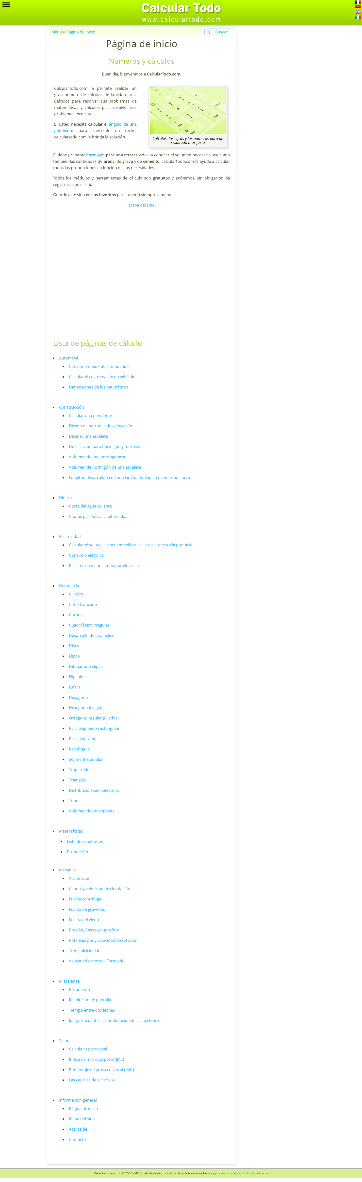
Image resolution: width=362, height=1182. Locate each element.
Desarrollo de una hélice (91, 635)
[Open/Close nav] (6, 4)
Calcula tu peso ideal (88, 1049)
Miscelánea (69, 981)
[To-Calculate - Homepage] (358, 12)
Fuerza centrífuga (85, 899)
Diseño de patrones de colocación (100, 426)
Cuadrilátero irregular (89, 625)
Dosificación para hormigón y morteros (105, 446)
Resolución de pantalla (90, 999)
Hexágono (78, 697)
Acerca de (78, 1129)
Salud (64, 1040)
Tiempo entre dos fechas (92, 1010)
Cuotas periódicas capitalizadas (98, 516)
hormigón (95, 155)
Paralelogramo (83, 738)
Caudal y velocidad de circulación (99, 888)
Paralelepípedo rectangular (94, 728)
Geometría (69, 585)
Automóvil (68, 358)
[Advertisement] (141, 273)
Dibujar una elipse (86, 666)
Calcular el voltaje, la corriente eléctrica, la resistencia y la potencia (130, 545)
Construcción (71, 407)
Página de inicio (80, 32)
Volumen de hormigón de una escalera (105, 467)
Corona (76, 614)
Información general (78, 1100)
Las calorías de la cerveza (92, 1080)
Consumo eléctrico (86, 555)
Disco (74, 645)
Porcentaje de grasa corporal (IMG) (101, 1069)
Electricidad (70, 536)
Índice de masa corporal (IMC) (96, 1059)
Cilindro (76, 594)
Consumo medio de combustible (99, 366)
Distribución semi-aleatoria (94, 790)
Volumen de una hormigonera (97, 457)
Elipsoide (77, 676)
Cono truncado (83, 604)
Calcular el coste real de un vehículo (102, 376)
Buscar (221, 32)
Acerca (263, 1173)
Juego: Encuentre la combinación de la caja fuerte (114, 1020)
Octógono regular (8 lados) (94, 718)
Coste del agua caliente (90, 506)
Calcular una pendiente (90, 415)
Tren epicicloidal (84, 950)
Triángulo (78, 780)
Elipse (74, 656)
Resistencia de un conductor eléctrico (104, 565)
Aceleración (80, 878)
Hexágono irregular (87, 707)
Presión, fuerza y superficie (94, 930)
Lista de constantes (85, 841)
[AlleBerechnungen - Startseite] (358, 8)
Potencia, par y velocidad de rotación (103, 940)
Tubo (74, 800)
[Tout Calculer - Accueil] (358, 3)
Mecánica (68, 870)
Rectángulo (79, 749)
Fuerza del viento (84, 919)
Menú (56, 32)
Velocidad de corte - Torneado (97, 961)
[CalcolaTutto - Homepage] (358, 17)
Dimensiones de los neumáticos (98, 387)
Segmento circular (86, 759)
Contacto (77, 1139)
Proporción (77, 851)
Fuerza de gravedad (87, 909)
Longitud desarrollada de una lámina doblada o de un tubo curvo (129, 477)
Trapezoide (79, 769)
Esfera (75, 687)
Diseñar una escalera (88, 436)
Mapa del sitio (142, 205)
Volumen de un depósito (92, 811)
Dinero (65, 497)
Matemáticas (71, 831)
